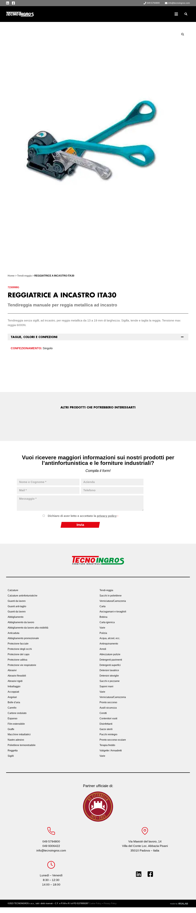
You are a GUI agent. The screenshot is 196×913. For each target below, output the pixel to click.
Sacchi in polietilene (111, 595)
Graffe (11, 729)
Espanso (12, 718)
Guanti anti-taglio (17, 606)
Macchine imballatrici (19, 734)
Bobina (103, 617)
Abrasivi (12, 670)
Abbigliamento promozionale (23, 638)
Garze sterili (106, 729)
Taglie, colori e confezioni (34, 336)
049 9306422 (51, 846)
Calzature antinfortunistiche (22, 595)
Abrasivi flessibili (17, 675)
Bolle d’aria (14, 702)
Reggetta (13, 750)
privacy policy (107, 515)
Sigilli (11, 756)
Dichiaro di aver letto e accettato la (83, 515)
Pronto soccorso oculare (113, 739)
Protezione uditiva (17, 659)
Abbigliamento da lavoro (21, 622)
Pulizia (103, 633)
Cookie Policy (95, 903)
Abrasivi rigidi (15, 681)
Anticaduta (13, 633)
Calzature (13, 590)
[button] (185, 14)
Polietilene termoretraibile (22, 745)
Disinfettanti (106, 724)
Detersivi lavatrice (109, 670)
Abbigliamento (15, 617)
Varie (102, 627)
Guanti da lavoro (17, 601)
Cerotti (103, 713)
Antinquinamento (109, 643)
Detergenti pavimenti (111, 659)
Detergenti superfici (110, 665)
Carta (103, 606)
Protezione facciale (18, 643)
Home (11, 275)
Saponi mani (106, 686)
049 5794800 (51, 841)
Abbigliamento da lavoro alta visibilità (28, 627)
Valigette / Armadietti (111, 750)
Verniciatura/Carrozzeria (113, 601)
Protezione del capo (18, 654)
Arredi (103, 649)
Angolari (12, 697)
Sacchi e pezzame (110, 681)
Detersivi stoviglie (109, 675)
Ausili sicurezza (108, 707)
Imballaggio (14, 686)
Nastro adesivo (16, 739)
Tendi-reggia (24, 275)
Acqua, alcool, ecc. (110, 638)
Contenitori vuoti (108, 718)
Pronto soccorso (108, 702)
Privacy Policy (110, 903)
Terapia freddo (107, 745)
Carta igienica (107, 622)
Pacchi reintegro (108, 734)
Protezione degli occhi (20, 649)
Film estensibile (16, 724)
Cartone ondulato (17, 713)
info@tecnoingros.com (51, 850)
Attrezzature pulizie (110, 654)
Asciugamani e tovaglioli (113, 611)
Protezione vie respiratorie (22, 665)
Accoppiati (13, 691)
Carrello (12, 707)
